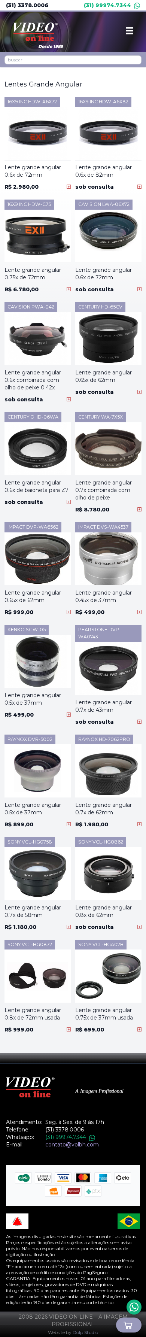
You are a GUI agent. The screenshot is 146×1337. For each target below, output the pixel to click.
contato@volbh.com (72, 1144)
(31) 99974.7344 (107, 5)
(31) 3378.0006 (27, 5)
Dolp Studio (85, 1332)
